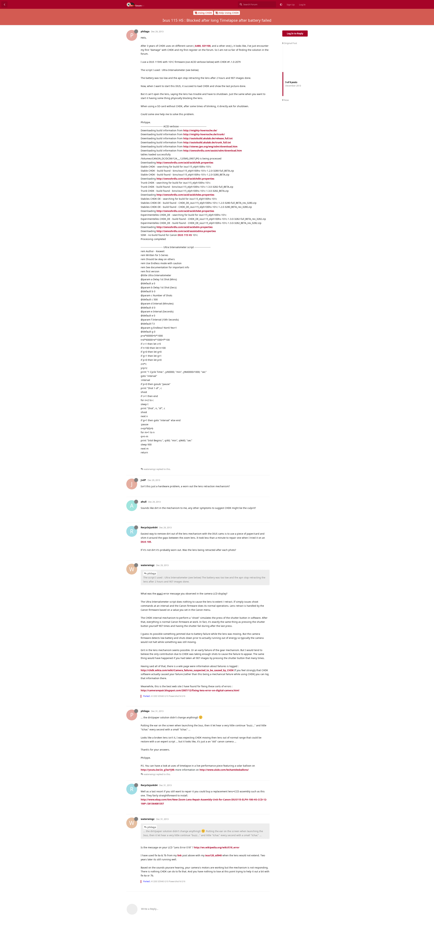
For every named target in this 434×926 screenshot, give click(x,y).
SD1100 (206, 45)
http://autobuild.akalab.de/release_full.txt (208, 138)
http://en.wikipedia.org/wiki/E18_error (216, 847)
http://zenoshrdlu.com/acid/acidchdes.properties (185, 194)
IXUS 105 (146, 541)
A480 (198, 45)
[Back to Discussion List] (4, 4)
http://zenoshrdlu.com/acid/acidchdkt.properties (185, 178)
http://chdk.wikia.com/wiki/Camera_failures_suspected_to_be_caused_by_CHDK (187, 670)
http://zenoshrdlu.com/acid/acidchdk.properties (184, 162)
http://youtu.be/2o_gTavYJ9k (158, 769)
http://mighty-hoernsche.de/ (200, 130)
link (179, 855)
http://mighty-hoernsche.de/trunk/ (204, 134)
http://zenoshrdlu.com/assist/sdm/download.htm (212, 150)
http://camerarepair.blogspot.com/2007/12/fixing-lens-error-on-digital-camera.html (190, 690)
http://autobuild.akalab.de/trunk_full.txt (207, 142)
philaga (151, 573)
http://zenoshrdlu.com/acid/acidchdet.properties (185, 211)
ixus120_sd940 (213, 855)
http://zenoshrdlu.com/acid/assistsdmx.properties (186, 231)
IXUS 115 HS (185, 235)
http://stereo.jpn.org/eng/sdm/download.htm (210, 146)
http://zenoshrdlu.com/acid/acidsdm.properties (184, 227)
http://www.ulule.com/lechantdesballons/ (224, 769)
